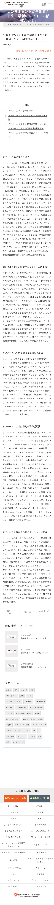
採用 (16, 690)
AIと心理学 (10, 736)
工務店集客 (28, 702)
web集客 (9, 707)
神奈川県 (24, 690)
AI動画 (37, 713)
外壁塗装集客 (40, 702)
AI (39, 730)
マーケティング (18, 742)
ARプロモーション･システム (33, 719)
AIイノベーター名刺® (13, 702)
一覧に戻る (27, 612)
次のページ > (44, 612)
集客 (7, 742)
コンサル (32, 736)
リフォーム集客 (21, 707)
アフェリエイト (11, 696)
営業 (39, 736)
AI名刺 (8, 690)
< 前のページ (10, 612)
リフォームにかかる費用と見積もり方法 (27, 123)
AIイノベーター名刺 (22, 725)
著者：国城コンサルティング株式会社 (33, 50)
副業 (22, 696)
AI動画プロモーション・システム (18, 730)
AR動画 (9, 725)
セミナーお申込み (36, 707)
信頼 (32, 690)
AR (34, 730)
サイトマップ (41, 886)
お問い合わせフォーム (23, 713)
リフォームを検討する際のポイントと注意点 (28, 134)
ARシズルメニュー (12, 719)
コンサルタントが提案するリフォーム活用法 (27, 117)
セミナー (9, 713)
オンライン (21, 736)
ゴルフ (29, 696)
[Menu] (50, 4)
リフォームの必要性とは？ (20, 110)
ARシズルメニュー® (39, 725)
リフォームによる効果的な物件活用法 (26, 128)
